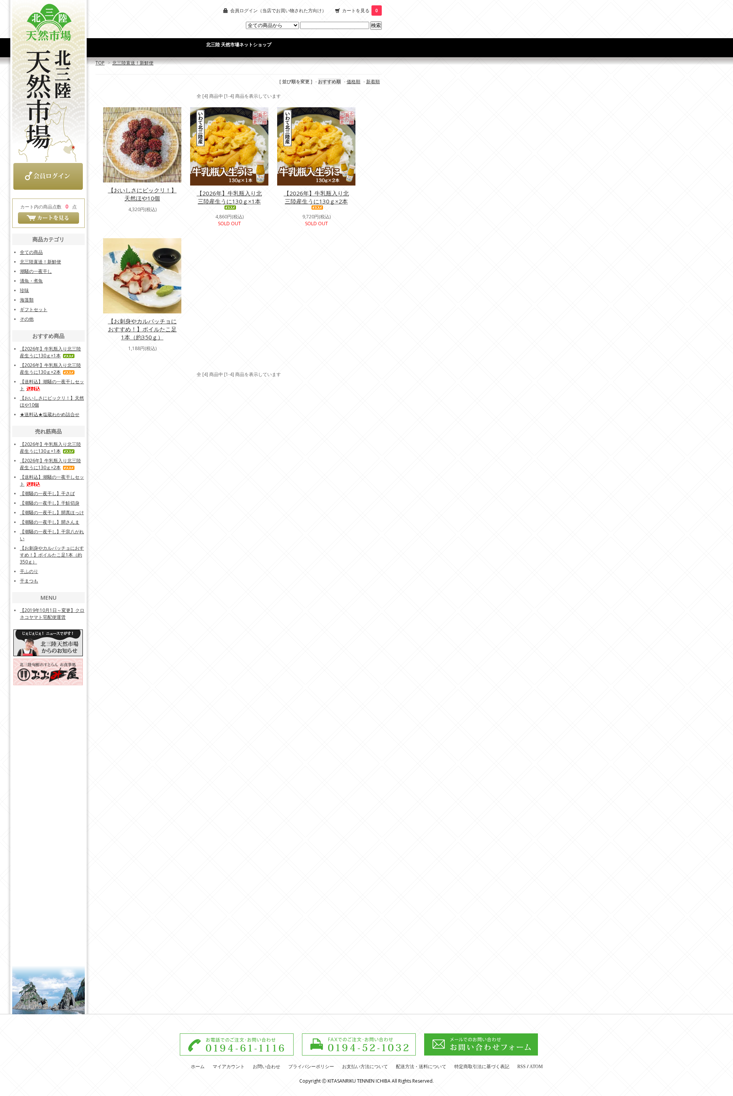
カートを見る (360, 10)
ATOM (536, 1066)
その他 (27, 319)
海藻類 (27, 300)
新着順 (373, 81)
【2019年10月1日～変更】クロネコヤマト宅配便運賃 (52, 613)
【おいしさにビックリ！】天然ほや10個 (142, 194)
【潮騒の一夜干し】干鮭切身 (49, 503)
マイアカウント (229, 1066)
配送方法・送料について (421, 1066)
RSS (521, 1066)
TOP (100, 63)
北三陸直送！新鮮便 (132, 63)
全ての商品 (31, 252)
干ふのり (29, 571)
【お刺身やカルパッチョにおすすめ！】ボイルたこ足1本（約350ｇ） (142, 329)
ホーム (198, 1066)
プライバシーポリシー (311, 1066)
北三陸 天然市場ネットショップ (238, 44)
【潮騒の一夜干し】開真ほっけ (52, 512)
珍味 (24, 290)
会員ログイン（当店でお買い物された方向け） (278, 10)
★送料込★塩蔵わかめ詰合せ (49, 414)
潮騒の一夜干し (36, 271)
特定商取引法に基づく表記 (481, 1066)
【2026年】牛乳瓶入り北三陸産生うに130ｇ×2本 (316, 197)
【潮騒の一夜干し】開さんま (49, 522)
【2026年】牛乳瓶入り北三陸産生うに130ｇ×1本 (229, 197)
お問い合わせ (266, 1066)
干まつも (29, 581)
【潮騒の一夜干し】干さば (47, 493)
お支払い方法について (365, 1066)
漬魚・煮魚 (31, 281)
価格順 (353, 81)
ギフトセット (33, 309)
